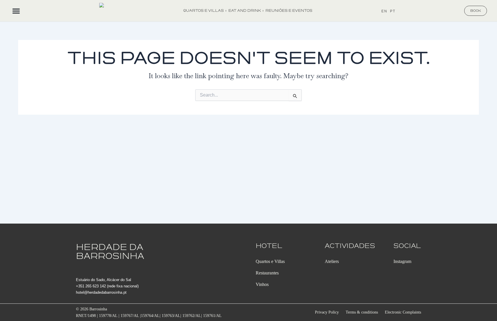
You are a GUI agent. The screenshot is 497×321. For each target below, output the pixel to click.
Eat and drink (244, 10)
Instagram (402, 261)
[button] (16, 11)
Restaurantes (267, 272)
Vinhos (262, 284)
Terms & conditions (362, 312)
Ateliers (332, 261)
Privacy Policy (327, 312)
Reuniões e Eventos (288, 10)
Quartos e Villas (203, 10)
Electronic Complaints (403, 312)
